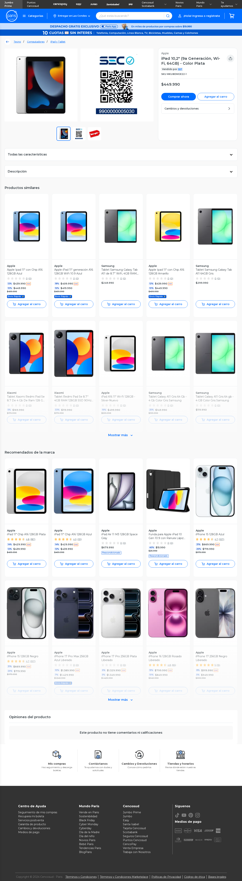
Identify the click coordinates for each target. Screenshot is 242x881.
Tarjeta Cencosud (134, 828)
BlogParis (85, 852)
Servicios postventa (31, 820)
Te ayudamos (227, 4)
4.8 (27, 539)
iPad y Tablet (57, 41)
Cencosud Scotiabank (148, 4)
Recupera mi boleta (31, 816)
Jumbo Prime (9, 4)
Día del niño (87, 836)
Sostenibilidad (88, 816)
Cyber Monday (88, 824)
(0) (30, 278)
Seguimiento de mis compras (37, 812)
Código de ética (194, 877)
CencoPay (130, 844)
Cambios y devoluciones (34, 828)
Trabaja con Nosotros (136, 852)
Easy (126, 820)
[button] (71, 16)
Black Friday (87, 820)
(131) (79, 539)
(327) (221, 539)
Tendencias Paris (90, 848)
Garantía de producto (32, 824)
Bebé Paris (86, 844)
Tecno (17, 41)
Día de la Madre (89, 832)
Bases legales (217, 877)
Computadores (35, 41)
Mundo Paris (200, 4)
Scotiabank (130, 832)
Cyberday (85, 828)
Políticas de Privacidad (166, 877)
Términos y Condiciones (81, 877)
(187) (32, 539)
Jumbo (127, 816)
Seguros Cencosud (135, 836)
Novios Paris (179, 4)
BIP (180, 69)
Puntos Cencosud (33, 4)
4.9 (75, 539)
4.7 (216, 539)
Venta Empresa (133, 848)
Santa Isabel (131, 824)
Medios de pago (29, 832)
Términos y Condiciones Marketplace (124, 877)
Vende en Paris (89, 812)
